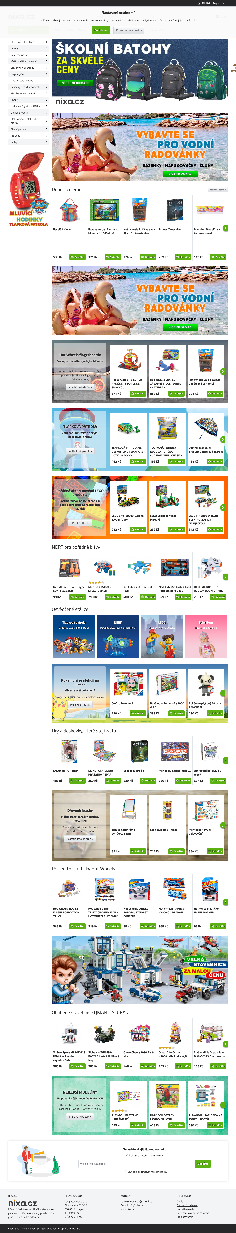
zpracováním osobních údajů (154, 1171)
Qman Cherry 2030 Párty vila (138, 1054)
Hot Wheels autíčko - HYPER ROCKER (207, 910)
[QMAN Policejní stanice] (140, 970)
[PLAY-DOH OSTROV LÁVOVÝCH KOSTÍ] (167, 1096)
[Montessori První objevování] (206, 810)
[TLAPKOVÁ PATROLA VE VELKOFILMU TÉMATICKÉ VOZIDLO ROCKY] (129, 428)
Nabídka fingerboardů (80, 387)
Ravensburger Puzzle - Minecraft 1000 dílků (102, 231)
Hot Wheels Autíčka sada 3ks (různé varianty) (139, 231)
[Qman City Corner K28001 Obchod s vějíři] (175, 1033)
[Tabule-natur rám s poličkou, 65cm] (129, 810)
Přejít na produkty (80, 705)
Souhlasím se (147, 1171)
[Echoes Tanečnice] (175, 210)
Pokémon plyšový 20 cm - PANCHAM (205, 705)
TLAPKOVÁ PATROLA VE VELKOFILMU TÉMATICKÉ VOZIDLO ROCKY (127, 452)
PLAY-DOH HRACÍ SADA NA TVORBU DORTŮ (205, 1117)
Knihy (14, 142)
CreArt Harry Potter (65, 771)
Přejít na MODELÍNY (80, 1117)
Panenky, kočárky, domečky (26, 87)
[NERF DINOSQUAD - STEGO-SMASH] (104, 568)
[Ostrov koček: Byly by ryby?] (210, 752)
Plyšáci (14, 100)
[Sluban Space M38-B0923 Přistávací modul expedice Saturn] (69, 1033)
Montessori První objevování (200, 832)
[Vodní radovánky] (140, 147)
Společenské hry (20, 55)
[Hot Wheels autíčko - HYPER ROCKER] (210, 889)
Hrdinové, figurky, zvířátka (25, 106)
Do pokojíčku (18, 74)
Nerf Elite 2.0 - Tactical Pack (137, 589)
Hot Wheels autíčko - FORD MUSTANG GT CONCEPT (136, 912)
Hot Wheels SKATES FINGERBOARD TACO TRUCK (66, 912)
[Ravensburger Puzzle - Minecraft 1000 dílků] (104, 210)
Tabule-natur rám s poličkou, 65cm (123, 832)
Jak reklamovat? (185, 1209)
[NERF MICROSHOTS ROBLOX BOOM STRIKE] (210, 568)
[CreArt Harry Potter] (69, 751)
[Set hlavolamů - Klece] (167, 810)
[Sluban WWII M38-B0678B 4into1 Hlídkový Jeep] (104, 1033)
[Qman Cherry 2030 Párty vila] (139, 1033)
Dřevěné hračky (19, 112)
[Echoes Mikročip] (139, 751)
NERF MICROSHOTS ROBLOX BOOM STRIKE (208, 589)
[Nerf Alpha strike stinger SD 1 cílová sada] (69, 568)
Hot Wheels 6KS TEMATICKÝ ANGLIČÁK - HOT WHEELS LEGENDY (103, 912)
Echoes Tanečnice (170, 229)
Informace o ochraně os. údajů (193, 1213)
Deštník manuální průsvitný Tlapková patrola (206, 450)
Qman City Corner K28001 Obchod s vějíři (173, 1054)
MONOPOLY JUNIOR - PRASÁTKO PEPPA (101, 773)
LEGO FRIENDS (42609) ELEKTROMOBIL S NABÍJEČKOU (203, 520)
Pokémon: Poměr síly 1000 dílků (167, 705)
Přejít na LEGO (80, 523)
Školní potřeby (18, 129)
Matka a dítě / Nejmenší (24, 61)
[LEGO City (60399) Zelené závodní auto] (129, 496)
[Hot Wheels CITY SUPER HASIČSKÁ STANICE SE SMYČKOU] (129, 360)
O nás (180, 1201)
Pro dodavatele (185, 1217)
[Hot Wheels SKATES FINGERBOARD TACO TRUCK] (69, 889)
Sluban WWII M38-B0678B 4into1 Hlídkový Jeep (103, 1056)
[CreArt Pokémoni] (129, 684)
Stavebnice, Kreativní (22, 42)
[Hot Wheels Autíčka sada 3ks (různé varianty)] (139, 210)
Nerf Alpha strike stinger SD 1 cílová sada (68, 589)
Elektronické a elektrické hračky (24, 121)
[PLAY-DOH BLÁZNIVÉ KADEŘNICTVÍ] (129, 1096)
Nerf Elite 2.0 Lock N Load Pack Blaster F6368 (175, 589)
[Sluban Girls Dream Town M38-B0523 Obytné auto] (210, 1033)
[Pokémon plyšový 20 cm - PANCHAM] (206, 684)
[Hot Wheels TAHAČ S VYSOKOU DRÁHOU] (175, 889)
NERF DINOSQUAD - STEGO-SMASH (100, 589)
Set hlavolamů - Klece (163, 830)
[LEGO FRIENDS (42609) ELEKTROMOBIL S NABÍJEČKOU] (206, 496)
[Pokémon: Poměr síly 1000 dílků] (167, 684)
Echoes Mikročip (133, 771)
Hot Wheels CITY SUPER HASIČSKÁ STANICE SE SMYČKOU (127, 384)
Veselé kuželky (62, 229)
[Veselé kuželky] (69, 210)
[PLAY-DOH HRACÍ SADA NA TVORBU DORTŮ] (206, 1096)
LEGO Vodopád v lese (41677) (163, 518)
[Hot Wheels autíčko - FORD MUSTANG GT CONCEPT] (139, 889)
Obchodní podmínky (187, 1205)
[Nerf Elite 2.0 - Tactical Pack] (139, 568)
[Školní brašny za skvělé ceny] (140, 73)
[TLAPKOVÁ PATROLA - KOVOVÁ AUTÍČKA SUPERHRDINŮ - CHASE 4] (167, 428)
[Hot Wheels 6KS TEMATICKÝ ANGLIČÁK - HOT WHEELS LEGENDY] (104, 889)
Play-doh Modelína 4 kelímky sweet (207, 231)
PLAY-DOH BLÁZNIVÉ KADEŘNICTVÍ (125, 1117)
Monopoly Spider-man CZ (175, 771)
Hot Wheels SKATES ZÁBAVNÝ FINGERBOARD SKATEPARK (165, 384)
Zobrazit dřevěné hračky (80, 839)
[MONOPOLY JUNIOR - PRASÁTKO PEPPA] (104, 751)
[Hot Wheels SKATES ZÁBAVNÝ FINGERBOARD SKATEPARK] (167, 360)
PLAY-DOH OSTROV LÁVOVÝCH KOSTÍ (162, 1117)
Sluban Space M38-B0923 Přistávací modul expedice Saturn (69, 1056)
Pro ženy (15, 136)
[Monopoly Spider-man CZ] (175, 752)
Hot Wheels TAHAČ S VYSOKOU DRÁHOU (172, 910)
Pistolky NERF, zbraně (23, 93)
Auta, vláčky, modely (22, 80)
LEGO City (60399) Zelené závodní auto (128, 518)
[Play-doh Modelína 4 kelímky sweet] (210, 210)
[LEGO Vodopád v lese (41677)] (167, 496)
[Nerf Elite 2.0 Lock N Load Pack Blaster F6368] (175, 568)
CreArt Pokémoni (122, 703)
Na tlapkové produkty (80, 451)
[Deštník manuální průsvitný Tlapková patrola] (206, 428)
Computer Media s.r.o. (39, 1228)
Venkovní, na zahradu (22, 68)
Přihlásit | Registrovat (213, 3)
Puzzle (14, 48)
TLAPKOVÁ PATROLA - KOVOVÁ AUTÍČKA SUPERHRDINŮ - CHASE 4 (166, 452)
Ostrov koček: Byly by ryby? (207, 773)
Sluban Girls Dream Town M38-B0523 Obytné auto (209, 1054)
